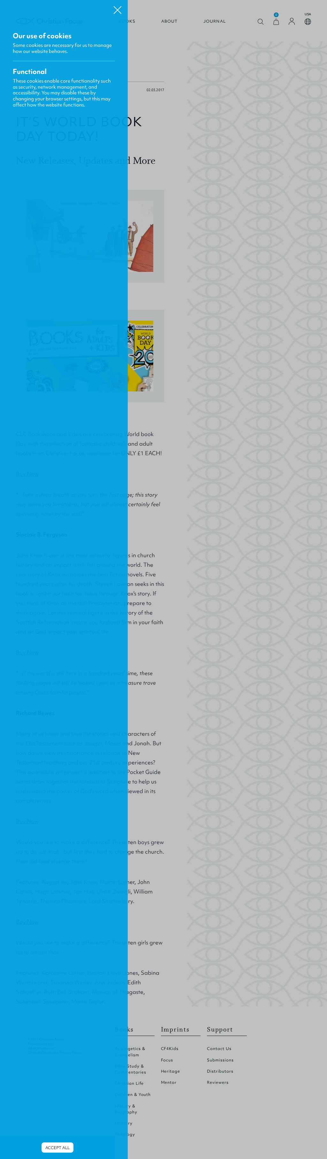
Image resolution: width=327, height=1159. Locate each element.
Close (117, 8)
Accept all (57, 1147)
